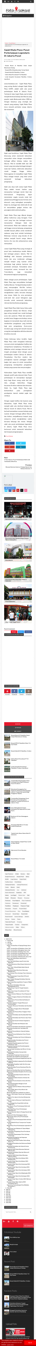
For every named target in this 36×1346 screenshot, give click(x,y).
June (8, 944)
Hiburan (13, 887)
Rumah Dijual (16, 914)
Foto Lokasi (13, 1251)
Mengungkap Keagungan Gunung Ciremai (18, 1055)
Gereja (7, 887)
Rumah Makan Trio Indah (18, 858)
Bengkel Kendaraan (10, 876)
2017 (7, 1194)
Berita (27, 876)
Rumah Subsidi (8, 916)
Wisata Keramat (18, 930)
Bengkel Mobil (20, 876)
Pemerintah (23, 903)
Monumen (13, 898)
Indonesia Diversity (10, 890)
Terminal (17, 924)
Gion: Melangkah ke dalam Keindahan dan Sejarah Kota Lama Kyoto (20, 809)
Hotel (18, 887)
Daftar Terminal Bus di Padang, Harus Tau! (18, 951)
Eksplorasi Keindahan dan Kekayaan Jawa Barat (19, 1026)
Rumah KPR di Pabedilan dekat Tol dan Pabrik (17, 70)
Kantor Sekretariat (9, 892)
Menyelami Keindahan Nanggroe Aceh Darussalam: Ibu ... (17, 1084)
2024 (7, 939)
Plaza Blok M (9, 560)
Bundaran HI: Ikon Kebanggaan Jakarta (17, 1115)
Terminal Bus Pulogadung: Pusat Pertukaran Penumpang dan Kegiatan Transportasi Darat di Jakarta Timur (20, 800)
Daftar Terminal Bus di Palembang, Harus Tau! (19, 953)
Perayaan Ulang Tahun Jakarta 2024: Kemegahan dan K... (16, 1182)
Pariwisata (7, 900)
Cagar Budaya (14, 879)
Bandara (23, 874)
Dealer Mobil (23, 879)
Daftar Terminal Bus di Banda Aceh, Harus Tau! (19, 956)
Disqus (21, 632)
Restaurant (8, 914)
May (8, 1188)
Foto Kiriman (18, 882)
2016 (7, 1196)
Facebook (28, 632)
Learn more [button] (10, 1344)
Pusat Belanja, (9, 61)
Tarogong (19, 922)
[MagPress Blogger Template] (18, 8)
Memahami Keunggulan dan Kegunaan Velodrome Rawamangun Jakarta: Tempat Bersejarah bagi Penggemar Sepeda (21, 791)
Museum (20, 898)
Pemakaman (16, 903)
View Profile (11, 488)
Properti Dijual (22, 908)
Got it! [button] (30, 1342)
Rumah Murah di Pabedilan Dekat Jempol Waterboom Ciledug (20, 736)
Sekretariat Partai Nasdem (18, 850)
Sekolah (27, 916)
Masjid (7, 898)
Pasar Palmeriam (10, 601)
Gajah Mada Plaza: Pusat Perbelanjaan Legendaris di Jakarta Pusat (17, 53)
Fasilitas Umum (9, 882)
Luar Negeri (13, 895)
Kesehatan (19, 892)
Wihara (23, 927)
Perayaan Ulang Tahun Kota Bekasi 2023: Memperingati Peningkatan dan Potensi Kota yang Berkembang (20, 1297)
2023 (7, 1189)
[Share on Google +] (10, 447)
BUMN (6, 879)
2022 (7, 1191)
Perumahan (8, 908)
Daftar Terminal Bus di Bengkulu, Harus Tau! (18, 950)
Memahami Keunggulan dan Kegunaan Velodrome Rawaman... (17, 1138)
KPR (25, 892)
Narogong (26, 898)
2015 (7, 1197)
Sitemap (7, 919)
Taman (18, 919)
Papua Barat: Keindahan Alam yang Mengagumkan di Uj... (16, 985)
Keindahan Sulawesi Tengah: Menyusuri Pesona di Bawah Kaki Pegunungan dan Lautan (19, 1304)
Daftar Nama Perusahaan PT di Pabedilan (16, 74)
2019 (7, 1192)
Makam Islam (22, 895)
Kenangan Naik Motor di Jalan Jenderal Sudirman (19, 825)
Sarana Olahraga (19, 916)
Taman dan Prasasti (10, 922)
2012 (7, 1202)
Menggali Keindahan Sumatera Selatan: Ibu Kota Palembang (18, 1311)
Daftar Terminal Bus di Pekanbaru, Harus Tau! (19, 948)
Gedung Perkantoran (22, 884)
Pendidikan (8, 906)
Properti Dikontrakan (10, 911)
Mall (28, 895)
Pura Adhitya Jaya (15, 1237)
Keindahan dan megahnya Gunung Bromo (17, 1056)
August (9, 940)
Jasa (18, 890)
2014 (7, 1199)
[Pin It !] (10, 451)
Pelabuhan (7, 903)
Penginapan (16, 906)
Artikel (17, 874)
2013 (7, 1201)
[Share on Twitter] (21, 443)
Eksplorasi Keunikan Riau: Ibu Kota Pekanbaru (19, 1070)
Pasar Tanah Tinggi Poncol (12, 622)
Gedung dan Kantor (10, 884)
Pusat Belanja (12, 43)
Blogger (14, 632)
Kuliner (7, 895)
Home (6, 43)
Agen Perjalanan (9, 874)
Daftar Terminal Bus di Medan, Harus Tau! (18, 955)
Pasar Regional (16, 900)
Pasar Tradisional (26, 900)
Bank (28, 874)
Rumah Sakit (24, 914)
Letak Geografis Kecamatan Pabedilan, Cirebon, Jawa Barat (19, 767)
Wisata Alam (8, 930)
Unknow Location (9, 927)
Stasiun (13, 919)
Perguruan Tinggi (25, 906)
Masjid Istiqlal (14, 1244)
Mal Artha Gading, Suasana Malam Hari (16, 519)
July (8, 942)
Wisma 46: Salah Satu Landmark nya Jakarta (18, 1092)
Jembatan (23, 890)
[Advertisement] (19, 29)
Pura (19, 911)
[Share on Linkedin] (21, 447)
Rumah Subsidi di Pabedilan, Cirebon (14, 72)
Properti (15, 908)
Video (17, 927)
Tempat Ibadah (9, 924)
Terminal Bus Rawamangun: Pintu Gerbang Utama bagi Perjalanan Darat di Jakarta (20, 782)
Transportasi (24, 924)
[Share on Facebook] (10, 443)
